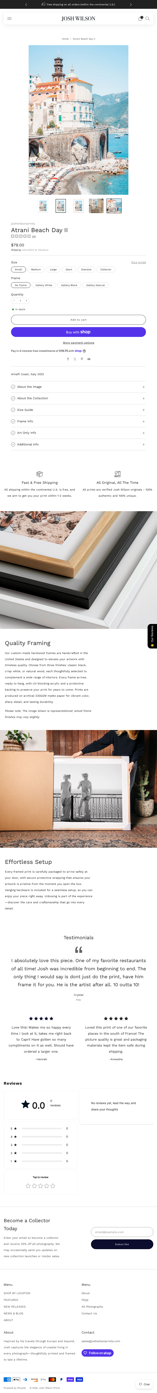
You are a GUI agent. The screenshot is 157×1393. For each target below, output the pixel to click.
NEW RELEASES (15, 1306)
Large (53, 269)
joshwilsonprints (23, 223)
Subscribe (129, 1375)
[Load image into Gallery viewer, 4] (96, 205)
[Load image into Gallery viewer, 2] (60, 205)
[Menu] (9, 19)
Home (65, 38)
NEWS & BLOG (13, 1313)
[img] (21, 237)
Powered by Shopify (15, 1388)
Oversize (86, 269)
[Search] (148, 18)
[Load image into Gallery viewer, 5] (114, 205)
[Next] (130, 4)
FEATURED (11, 1299)
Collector (105, 269)
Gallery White (44, 285)
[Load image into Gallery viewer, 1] (42, 205)
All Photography (92, 1306)
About (86, 1293)
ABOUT (8, 1320)
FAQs (85, 1299)
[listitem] (72, 4)
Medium (36, 269)
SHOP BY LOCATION (17, 1293)
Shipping (16, 249)
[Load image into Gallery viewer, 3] (78, 205)
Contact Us (89, 1313)
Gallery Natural (95, 285)
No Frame (21, 285)
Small (18, 269)
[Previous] (26, 4)
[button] (40, 1128)
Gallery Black (69, 285)
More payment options (78, 342)
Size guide (138, 262)
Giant (69, 269)
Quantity (17, 294)
